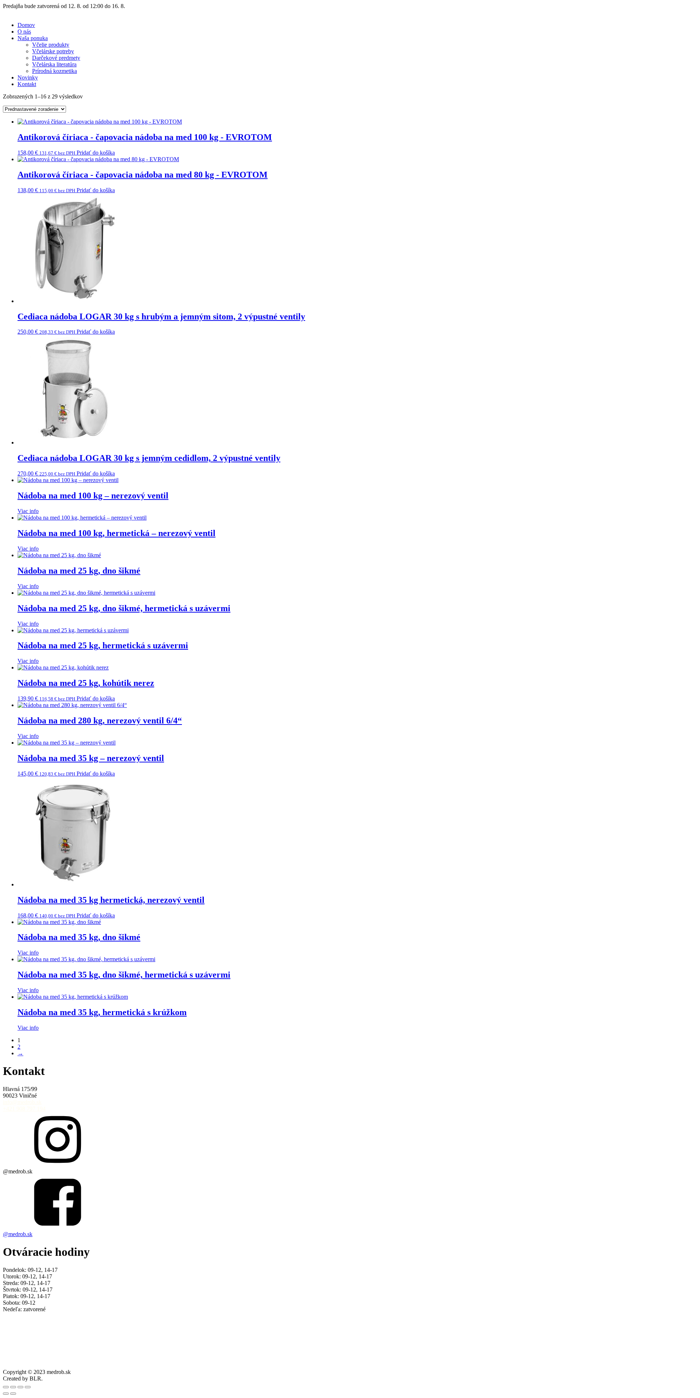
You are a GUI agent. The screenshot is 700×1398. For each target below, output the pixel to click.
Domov (26, 25)
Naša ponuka (33, 38)
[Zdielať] (20, 1387)
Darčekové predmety (56, 58)
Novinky (28, 77)
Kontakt (27, 84)
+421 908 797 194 (24, 1109)
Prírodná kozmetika (54, 71)
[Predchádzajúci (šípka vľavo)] (6, 1394)
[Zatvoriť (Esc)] (28, 1387)
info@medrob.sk (22, 1102)
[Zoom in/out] (6, 1387)
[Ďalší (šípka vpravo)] (13, 1394)
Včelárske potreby (53, 51)
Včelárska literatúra (54, 64)
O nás (24, 31)
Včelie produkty (50, 45)
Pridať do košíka (96, 152)
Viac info (28, 511)
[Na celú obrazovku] (13, 1387)
